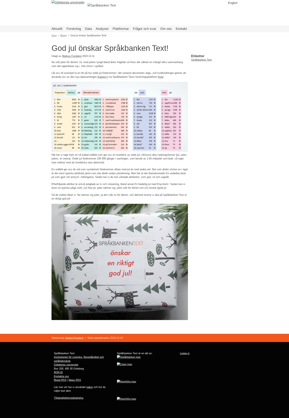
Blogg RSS (60, 380)
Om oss (166, 29)
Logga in (185, 353)
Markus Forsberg (71, 56)
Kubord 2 (103, 76)
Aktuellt (57, 29)
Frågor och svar (144, 29)
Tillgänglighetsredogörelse (68, 397)
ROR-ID (58, 372)
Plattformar (121, 29)
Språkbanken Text (201, 59)
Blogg (63, 35)
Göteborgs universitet (66, 364)
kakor (90, 387)
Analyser (102, 29)
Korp (160, 76)
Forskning (73, 29)
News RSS (75, 380)
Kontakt (181, 29)
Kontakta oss (61, 376)
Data (88, 29)
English (232, 3)
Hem (54, 35)
